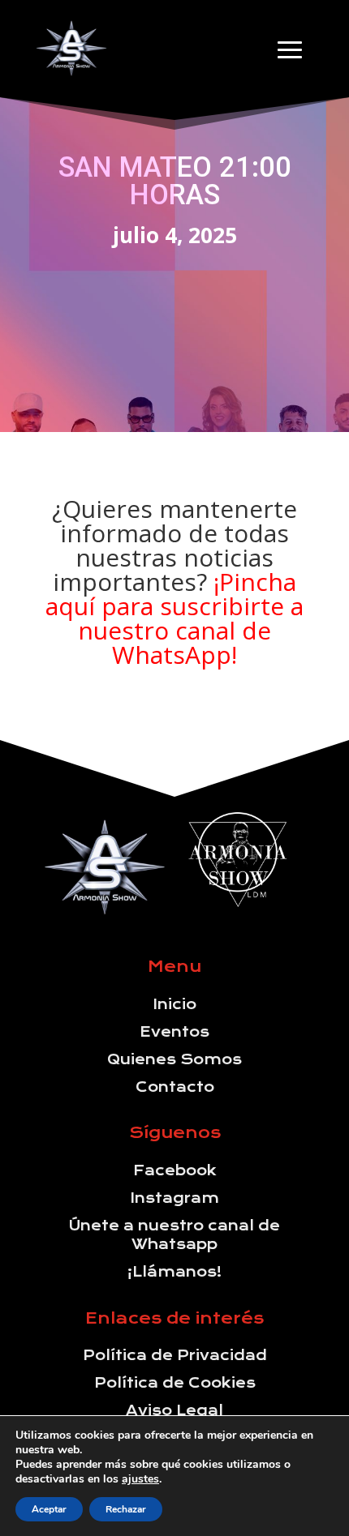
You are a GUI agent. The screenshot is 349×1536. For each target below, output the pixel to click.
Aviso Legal (174, 1410)
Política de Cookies (175, 1383)
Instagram (175, 1198)
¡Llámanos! (174, 1272)
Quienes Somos (174, 1059)
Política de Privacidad (175, 1355)
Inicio (174, 1004)
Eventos (174, 1032)
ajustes (140, 1479)
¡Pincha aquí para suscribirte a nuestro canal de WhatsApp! (174, 618)
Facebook (175, 1170)
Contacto (175, 1087)
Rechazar (126, 1509)
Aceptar (49, 1509)
